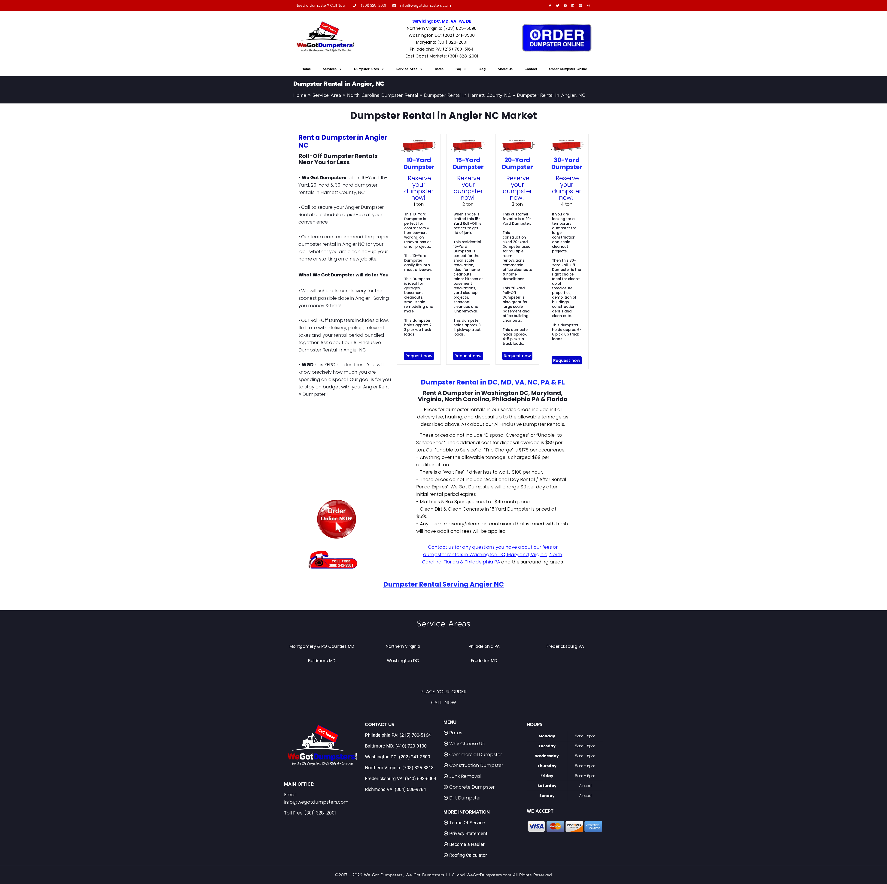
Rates (439, 69)
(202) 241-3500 (414, 757)
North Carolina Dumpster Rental (382, 95)
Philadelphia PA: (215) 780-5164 (442, 49)
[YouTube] (565, 5)
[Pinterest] (580, 5)
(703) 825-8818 (418, 767)
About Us (505, 69)
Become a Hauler (467, 844)
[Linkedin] (573, 5)
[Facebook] (550, 5)
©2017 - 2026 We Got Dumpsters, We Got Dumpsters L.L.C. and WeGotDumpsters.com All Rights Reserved (443, 875)
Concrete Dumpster (472, 787)
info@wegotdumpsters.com (316, 802)
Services (330, 69)
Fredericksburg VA (565, 646)
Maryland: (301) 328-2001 (441, 42)
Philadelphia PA (484, 646)
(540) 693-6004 (420, 778)
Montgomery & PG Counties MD (321, 646)
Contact (531, 69)
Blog (482, 69)
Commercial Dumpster (475, 754)
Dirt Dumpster (465, 798)
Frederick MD (484, 660)
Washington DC (403, 660)
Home (306, 69)
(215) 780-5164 (415, 735)
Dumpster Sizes (366, 69)
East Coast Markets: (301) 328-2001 (442, 56)
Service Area (406, 69)
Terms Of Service (467, 822)
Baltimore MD (321, 660)
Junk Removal (465, 776)
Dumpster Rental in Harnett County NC (467, 95)
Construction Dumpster (476, 765)
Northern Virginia (403, 646)
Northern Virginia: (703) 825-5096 (442, 28)
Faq (458, 69)
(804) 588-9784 (410, 789)
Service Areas (443, 624)
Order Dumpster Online (568, 69)
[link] (336, 519)
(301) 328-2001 (320, 813)
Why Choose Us (467, 743)
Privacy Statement (468, 833)
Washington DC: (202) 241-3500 (442, 35)
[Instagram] (588, 5)
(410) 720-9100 (411, 746)
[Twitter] (557, 5)
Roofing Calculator (468, 855)
